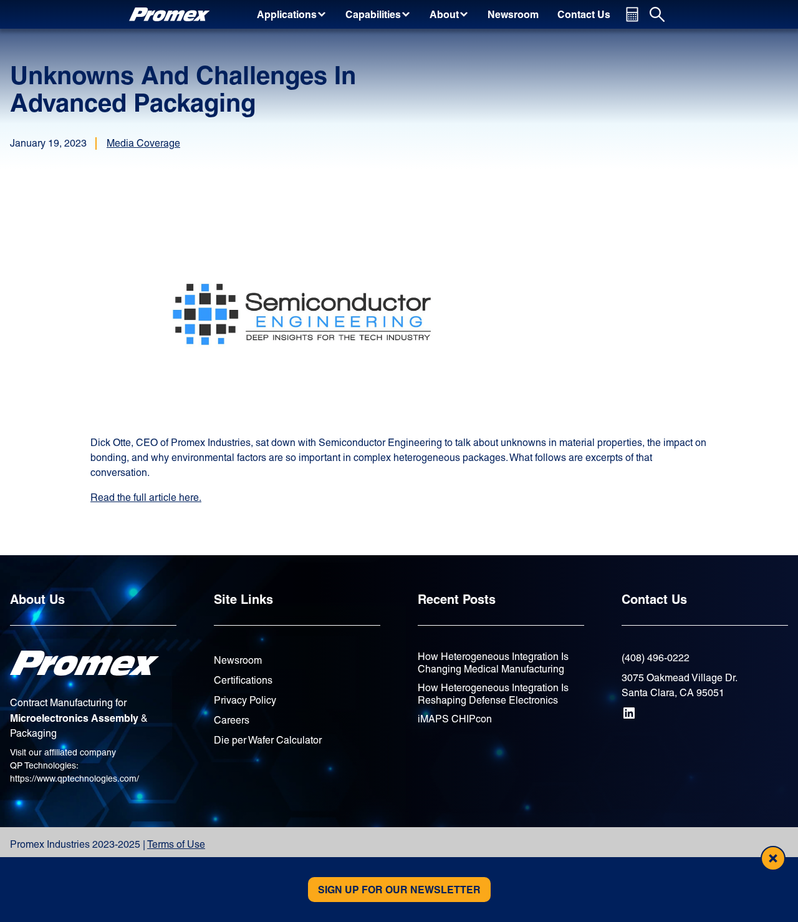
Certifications (243, 680)
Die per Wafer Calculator (268, 740)
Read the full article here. (145, 497)
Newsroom (238, 660)
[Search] (657, 14)
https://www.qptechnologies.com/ (74, 779)
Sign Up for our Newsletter (399, 889)
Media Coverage (143, 143)
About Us (37, 599)
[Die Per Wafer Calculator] (632, 14)
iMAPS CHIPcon (455, 719)
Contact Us (654, 599)
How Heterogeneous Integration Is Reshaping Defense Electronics (493, 694)
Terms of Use (176, 844)
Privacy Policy (245, 700)
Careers (231, 720)
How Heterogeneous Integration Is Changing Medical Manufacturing (493, 663)
